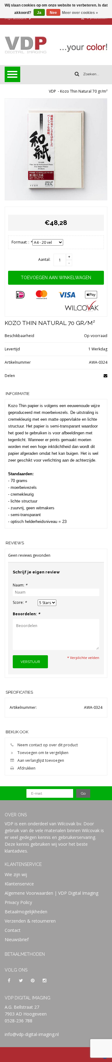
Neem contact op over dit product (47, 745)
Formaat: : (22, 242)
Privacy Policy (18, 902)
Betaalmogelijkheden (26, 912)
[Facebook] (9, 980)
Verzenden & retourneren (30, 921)
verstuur (30, 662)
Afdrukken (26, 768)
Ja (39, 13)
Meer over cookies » (80, 13)
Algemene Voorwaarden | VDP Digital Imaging (51, 893)
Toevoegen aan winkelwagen (56, 277)
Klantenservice (19, 884)
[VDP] (56, 44)
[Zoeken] (77, 74)
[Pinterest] (32, 980)
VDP (52, 91)
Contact (13, 930)
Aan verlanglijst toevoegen (40, 760)
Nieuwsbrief (17, 939)
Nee (53, 13)
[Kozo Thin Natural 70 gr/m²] (56, 149)
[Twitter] (20, 980)
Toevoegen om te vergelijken (42, 752)
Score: (20, 602)
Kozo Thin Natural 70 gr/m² (83, 91)
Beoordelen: (26, 614)
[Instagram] (44, 980)
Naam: (20, 585)
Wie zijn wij (16, 874)
